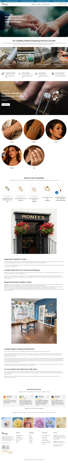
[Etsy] (7, 443)
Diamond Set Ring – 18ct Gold (7, 198)
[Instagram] (5, 443)
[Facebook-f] (2, 443)
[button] (65, 401)
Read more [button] (5, 405)
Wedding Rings (7, 197)
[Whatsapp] (9, 443)
